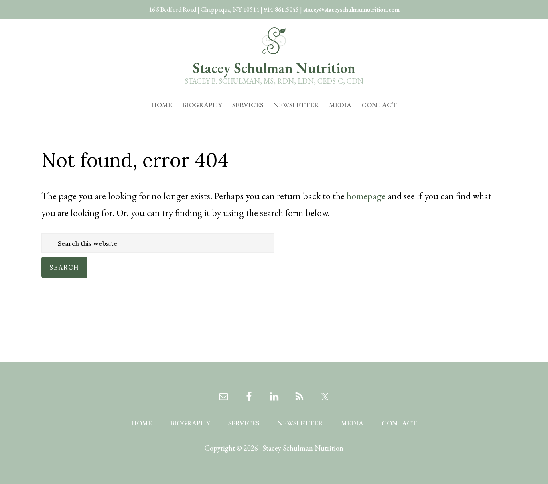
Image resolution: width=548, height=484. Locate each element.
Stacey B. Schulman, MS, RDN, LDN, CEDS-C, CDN (274, 81)
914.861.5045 (281, 9)
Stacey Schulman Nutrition (274, 68)
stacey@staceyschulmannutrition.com (351, 9)
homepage (366, 196)
